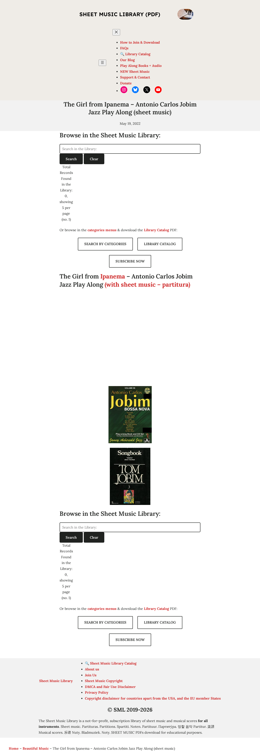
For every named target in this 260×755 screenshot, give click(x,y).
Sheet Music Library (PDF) (119, 14)
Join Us (91, 675)
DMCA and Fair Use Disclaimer (110, 687)
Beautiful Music (36, 748)
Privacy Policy (96, 692)
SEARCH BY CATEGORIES (105, 244)
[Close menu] (116, 32)
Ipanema (112, 276)
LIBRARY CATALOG (160, 244)
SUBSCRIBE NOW (130, 261)
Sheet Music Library (56, 681)
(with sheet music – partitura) (147, 284)
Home (14, 748)
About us (92, 669)
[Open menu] (102, 63)
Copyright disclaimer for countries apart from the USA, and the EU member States (153, 698)
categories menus (102, 230)
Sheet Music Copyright (104, 681)
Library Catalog (156, 230)
